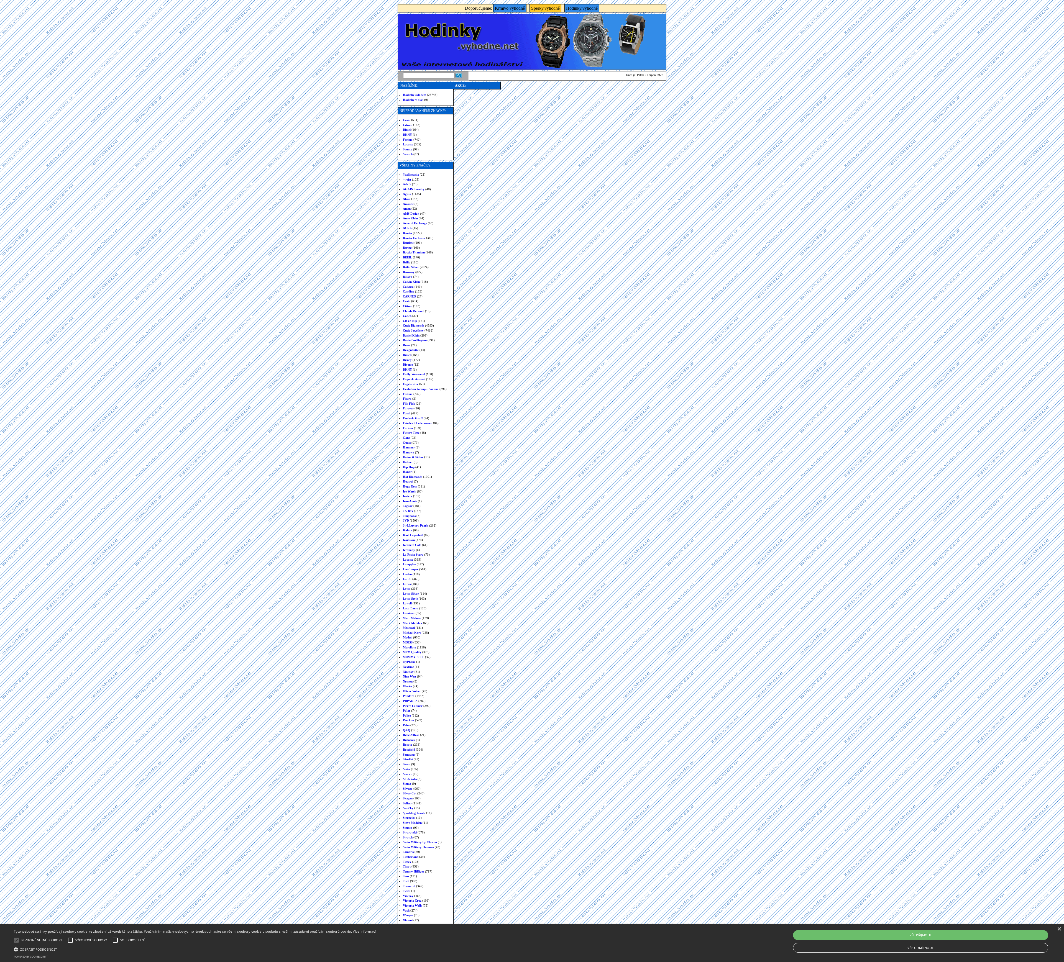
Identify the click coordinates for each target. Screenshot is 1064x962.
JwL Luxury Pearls (415, 525)
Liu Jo (407, 579)
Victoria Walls (412, 905)
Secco (406, 764)
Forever (408, 408)
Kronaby (409, 549)
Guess (407, 442)
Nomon (408, 681)
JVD (406, 520)
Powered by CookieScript (31, 956)
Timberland (410, 856)
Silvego (408, 788)
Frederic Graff (413, 418)
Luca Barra (410, 608)
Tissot (407, 866)
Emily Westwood (414, 374)
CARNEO (409, 296)
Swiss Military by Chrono (420, 842)
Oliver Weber (412, 691)
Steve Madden (412, 822)
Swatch (408, 154)
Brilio (406, 262)
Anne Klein (410, 218)
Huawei (408, 481)
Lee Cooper (410, 569)
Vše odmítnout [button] (920, 948)
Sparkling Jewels (414, 813)
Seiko (406, 769)
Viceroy (408, 895)
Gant (406, 437)
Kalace (407, 530)
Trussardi (409, 886)
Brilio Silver (411, 267)
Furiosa (408, 428)
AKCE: (460, 86)
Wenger (408, 915)
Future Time (411, 432)
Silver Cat (409, 793)
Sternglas (409, 817)
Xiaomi (408, 920)
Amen (407, 208)
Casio (406, 120)
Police (407, 715)
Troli (406, 881)
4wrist (407, 179)
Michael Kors (412, 632)
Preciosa (408, 720)
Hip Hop (409, 467)
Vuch (406, 910)
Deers (406, 345)
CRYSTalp (410, 320)
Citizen (407, 125)
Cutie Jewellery (413, 330)
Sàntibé (408, 759)
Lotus (406, 588)
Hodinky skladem (414, 94)
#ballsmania (411, 174)
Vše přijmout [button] (921, 935)
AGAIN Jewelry (413, 189)
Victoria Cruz (412, 900)
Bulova (407, 276)
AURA (407, 228)
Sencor (407, 774)
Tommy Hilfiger (413, 871)
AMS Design (411, 213)
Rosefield (409, 749)
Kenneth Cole (412, 545)
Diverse (408, 364)
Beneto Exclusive (414, 238)
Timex (407, 861)
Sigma (407, 783)
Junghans (409, 515)
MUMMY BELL (413, 657)
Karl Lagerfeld (413, 535)
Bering (407, 247)
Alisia (406, 199)
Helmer (408, 462)
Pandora (409, 695)
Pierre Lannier (413, 705)
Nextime (408, 666)
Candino (408, 291)
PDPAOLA (410, 700)
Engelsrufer (410, 384)
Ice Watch (409, 491)
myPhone (409, 661)
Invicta (407, 496)
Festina (408, 139)
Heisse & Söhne (413, 457)
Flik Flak (409, 403)
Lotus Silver (411, 593)
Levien (407, 574)
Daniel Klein (411, 335)
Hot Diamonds (412, 476)
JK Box (408, 510)
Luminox (409, 613)
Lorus (407, 584)
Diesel (407, 129)
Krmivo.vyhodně (510, 8)
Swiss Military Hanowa (418, 847)
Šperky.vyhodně (545, 8)
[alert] (532, 943)
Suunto (407, 149)
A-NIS (407, 184)
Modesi (407, 637)
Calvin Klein (411, 281)
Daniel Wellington (415, 340)
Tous (406, 876)
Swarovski (410, 832)
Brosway (409, 272)
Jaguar (408, 505)
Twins (406, 890)
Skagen (408, 798)
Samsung (409, 754)
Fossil (406, 413)
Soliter (407, 803)
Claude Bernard (413, 311)
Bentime (408, 242)
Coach (407, 315)
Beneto (407, 233)
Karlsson (409, 540)
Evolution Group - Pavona (421, 389)
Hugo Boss (410, 486)
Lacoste (408, 144)
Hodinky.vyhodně (582, 8)
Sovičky (408, 808)
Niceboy (408, 671)
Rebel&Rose (411, 735)
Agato (407, 194)
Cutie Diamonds (413, 325)
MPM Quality (412, 652)
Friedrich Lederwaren (417, 423)
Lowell (407, 603)
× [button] (1059, 929)
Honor (407, 471)
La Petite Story (413, 554)
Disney (407, 359)
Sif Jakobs (410, 779)
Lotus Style (410, 598)
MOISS (408, 642)
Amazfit (408, 204)
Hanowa (408, 452)
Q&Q (406, 730)
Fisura (407, 398)
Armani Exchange (415, 223)
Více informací (364, 931)
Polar (406, 710)
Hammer (409, 447)
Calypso (408, 286)
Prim (406, 725)
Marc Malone (412, 618)
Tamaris (408, 851)
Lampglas (409, 564)
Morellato (409, 647)
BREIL (407, 257)
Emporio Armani (414, 379)
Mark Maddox (412, 623)
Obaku (407, 686)
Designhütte (411, 350)
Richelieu (409, 740)
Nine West (409, 676)
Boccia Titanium (414, 252)
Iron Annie (410, 501)
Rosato (407, 744)
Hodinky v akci (413, 99)
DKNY (407, 134)
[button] (195, 948)
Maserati (409, 627)
